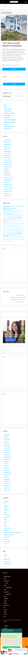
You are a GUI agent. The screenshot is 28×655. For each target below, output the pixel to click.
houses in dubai (20, 219)
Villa (5, 543)
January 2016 (7, 195)
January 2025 (7, 140)
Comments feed (7, 561)
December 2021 (7, 162)
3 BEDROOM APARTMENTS (10, 120)
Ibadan (5, 603)
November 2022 (7, 155)
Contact (5, 628)
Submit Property (6, 349)
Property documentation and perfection (12, 532)
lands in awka (6, 230)
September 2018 (7, 186)
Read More (14, 69)
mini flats (20, 230)
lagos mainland (7, 576)
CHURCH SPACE (7, 111)
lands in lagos (12, 230)
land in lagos (15, 228)
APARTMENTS (7, 117)
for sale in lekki (16, 216)
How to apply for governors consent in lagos (16, 221)
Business (6, 510)
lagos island (6, 580)
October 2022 (7, 157)
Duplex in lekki (7, 517)
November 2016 (7, 191)
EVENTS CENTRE (7, 115)
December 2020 (7, 177)
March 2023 (6, 149)
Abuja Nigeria (9, 587)
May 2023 (6, 146)
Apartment (7, 206)
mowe (5, 600)
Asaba (5, 612)
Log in (5, 557)
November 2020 (7, 180)
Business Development (9, 209)
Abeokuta (6, 598)
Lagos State (6, 592)
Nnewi (5, 614)
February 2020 (7, 184)
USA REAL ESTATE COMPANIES (8, 241)
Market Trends (7, 528)
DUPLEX (5, 124)
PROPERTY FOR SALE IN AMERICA (12, 232)
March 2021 (6, 173)
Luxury (5, 526)
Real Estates (6, 537)
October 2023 (7, 144)
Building (6, 208)
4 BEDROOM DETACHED (9, 126)
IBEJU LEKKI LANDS (19, 225)
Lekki (5, 578)
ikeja (5, 596)
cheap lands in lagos (19, 212)
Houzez (5, 221)
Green (5, 519)
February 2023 (7, 151)
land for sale (6, 521)
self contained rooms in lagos (14, 236)
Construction (8, 214)
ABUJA (5, 585)
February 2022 (7, 160)
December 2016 (7, 188)
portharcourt (6, 605)
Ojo (4, 607)
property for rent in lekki (9, 534)
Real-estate (6, 539)
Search (14, 84)
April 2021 (6, 171)
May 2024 (6, 142)
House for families (15, 218)
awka (24, 206)
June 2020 (6, 182)
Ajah (7, 583)
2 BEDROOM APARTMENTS (10, 122)
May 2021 (6, 169)
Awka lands (6, 506)
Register (6, 555)
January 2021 (7, 175)
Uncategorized (14, 65)
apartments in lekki (17, 206)
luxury (17, 230)
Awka (5, 503)
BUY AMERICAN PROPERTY (17, 210)
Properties (6, 625)
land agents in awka (10, 228)
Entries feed (6, 559)
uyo (4, 616)
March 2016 (6, 193)
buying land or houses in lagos (10, 212)
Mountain (6, 530)
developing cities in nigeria (17, 214)
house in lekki (15, 219)
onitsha (5, 609)
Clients (5, 512)
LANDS (5, 106)
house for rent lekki (8, 219)
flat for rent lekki (9, 215)
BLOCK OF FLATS (7, 128)
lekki (5, 523)
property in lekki (13, 234)
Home (3, 10)
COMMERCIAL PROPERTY (9, 113)
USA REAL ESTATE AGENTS (19, 239)
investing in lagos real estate (7, 226)
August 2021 (7, 166)
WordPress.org (7, 563)
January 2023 (7, 153)
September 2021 (7, 164)
